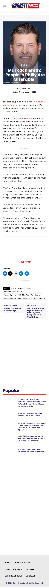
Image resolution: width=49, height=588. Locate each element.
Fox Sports (36, 295)
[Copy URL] (5, 338)
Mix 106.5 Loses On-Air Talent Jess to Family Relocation (30, 414)
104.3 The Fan (17, 288)
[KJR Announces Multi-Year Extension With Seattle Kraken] (9, 450)
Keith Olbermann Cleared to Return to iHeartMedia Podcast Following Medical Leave (31, 438)
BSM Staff (26, 88)
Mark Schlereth (25, 298)
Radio (24, 65)
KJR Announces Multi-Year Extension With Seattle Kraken (31, 450)
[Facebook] (14, 331)
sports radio (39, 298)
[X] (20, 331)
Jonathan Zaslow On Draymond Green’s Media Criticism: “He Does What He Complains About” (32, 426)
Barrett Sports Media (13, 292)
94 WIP (28, 288)
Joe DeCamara (10, 298)
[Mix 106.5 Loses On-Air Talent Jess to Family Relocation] (9, 414)
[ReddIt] (33, 331)
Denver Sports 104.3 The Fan (16, 295)
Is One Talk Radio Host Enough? (12, 309)
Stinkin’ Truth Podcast (21, 118)
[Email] (39, 331)
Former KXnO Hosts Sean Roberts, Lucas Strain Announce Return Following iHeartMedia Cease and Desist (32, 402)
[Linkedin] (26, 331)
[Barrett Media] (25, 6)
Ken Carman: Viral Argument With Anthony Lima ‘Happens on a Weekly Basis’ (35, 312)
